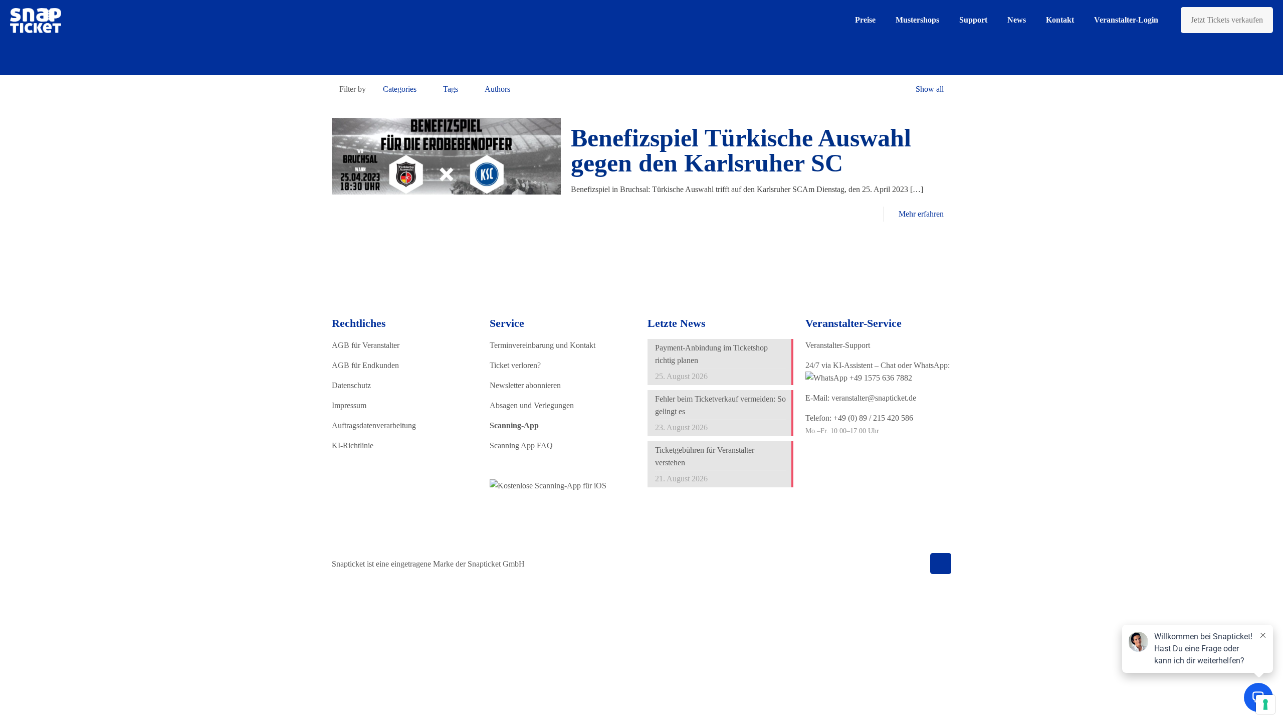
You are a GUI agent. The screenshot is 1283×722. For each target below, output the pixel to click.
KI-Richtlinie (352, 445)
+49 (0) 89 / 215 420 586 (873, 418)
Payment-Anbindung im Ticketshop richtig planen (711, 354)
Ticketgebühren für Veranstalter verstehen (704, 456)
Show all (930, 89)
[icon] (916, 564)
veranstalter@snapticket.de (873, 398)
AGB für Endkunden (365, 365)
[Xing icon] (906, 564)
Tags (450, 89)
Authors (497, 89)
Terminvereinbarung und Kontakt (542, 345)
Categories (399, 89)
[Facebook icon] (864, 564)
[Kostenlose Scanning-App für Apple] (548, 485)
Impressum (349, 405)
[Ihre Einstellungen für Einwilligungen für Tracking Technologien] (1265, 704)
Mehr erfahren (921, 214)
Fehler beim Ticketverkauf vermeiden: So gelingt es (720, 405)
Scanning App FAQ (521, 445)
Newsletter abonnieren (525, 385)
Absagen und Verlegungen (532, 405)
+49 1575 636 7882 (879, 378)
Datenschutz (351, 385)
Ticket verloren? (515, 365)
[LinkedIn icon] (885, 564)
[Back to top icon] (940, 563)
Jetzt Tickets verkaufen (1227, 20)
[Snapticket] (35, 20)
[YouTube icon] (874, 564)
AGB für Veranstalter (365, 345)
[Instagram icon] (895, 564)
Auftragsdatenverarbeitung (374, 425)
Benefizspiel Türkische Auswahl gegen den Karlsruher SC (741, 150)
